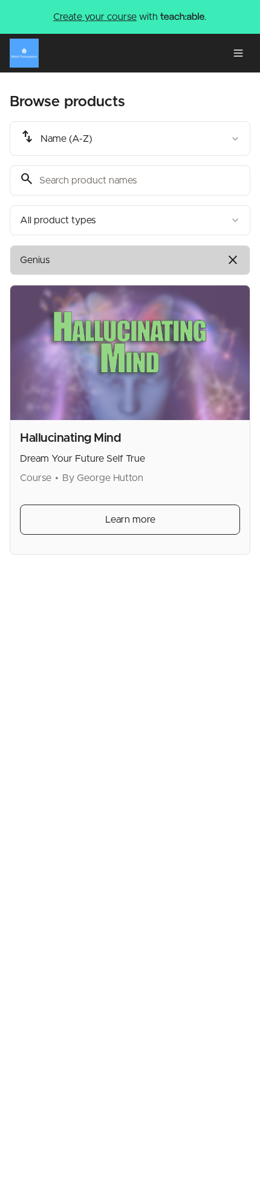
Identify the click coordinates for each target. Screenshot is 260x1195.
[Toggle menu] (238, 53)
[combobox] (130, 138)
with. (130, 17)
